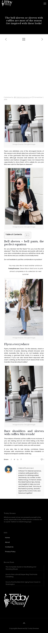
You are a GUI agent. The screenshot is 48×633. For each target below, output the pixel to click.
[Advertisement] (24, 70)
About (7, 542)
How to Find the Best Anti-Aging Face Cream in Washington (23, 583)
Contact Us (9, 547)
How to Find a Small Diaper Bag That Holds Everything (21, 575)
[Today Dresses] (7, 3)
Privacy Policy (10, 551)
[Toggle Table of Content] (26, 235)
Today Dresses (33, 628)
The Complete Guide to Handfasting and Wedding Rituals (21, 568)
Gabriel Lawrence (23, 97)
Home (7, 537)
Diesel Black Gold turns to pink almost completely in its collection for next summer (26, 271)
